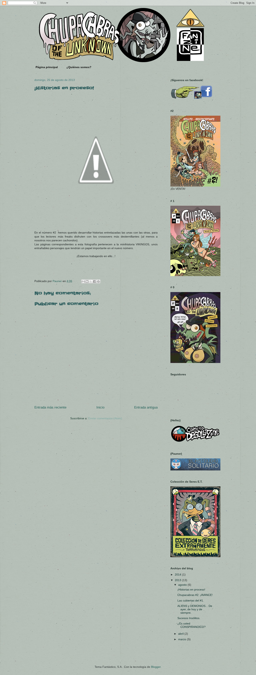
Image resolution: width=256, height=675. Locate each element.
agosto (183, 584)
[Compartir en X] (91, 281)
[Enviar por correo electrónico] (83, 281)
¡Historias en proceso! (191, 589)
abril (181, 633)
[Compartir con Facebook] (95, 281)
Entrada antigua (146, 407)
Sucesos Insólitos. (188, 618)
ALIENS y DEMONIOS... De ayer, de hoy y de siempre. (194, 609)
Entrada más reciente (50, 407)
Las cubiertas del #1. (190, 600)
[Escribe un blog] (87, 281)
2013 (178, 580)
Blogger (156, 666)
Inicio (100, 407)
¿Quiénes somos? (78, 67)
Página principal (47, 67)
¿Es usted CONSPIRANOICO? (191, 625)
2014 (178, 574)
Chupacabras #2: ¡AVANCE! (195, 594)
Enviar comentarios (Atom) (105, 418)
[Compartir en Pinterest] (98, 281)
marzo (182, 639)
